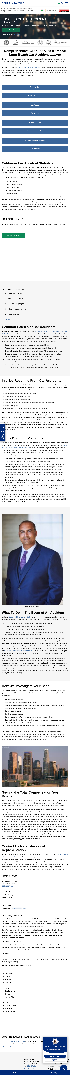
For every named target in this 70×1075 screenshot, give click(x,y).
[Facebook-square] (48, 1069)
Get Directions (29, 1068)
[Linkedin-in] (53, 1069)
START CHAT (55, 1056)
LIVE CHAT (17, 1072)
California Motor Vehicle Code (19, 617)
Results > (8, 320)
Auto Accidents (19, 1041)
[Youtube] (51, 1069)
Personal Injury (7, 1041)
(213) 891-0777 (20, 34)
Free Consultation (11, 30)
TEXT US (52, 1072)
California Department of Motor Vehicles (18, 651)
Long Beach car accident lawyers (29, 68)
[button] (66, 3)
